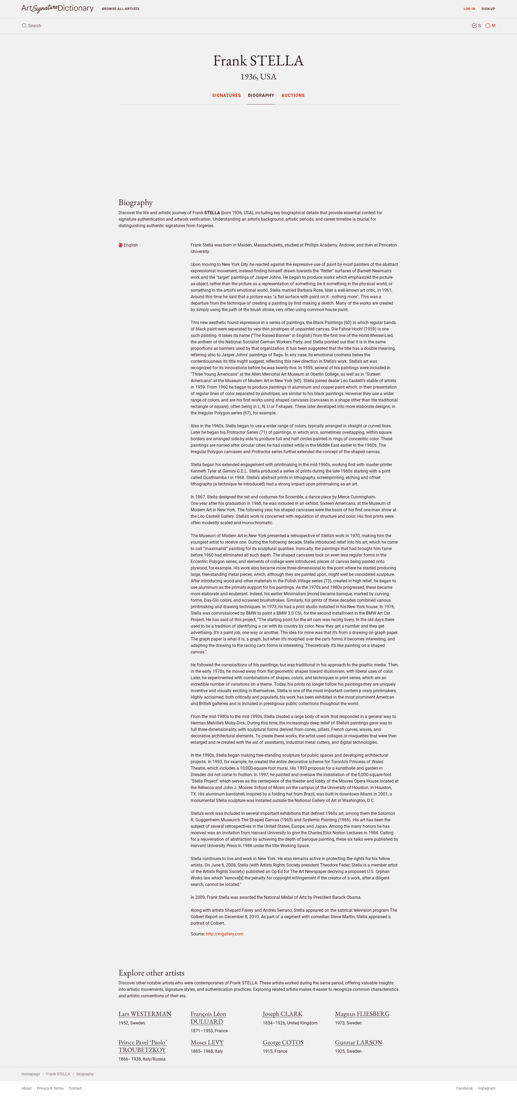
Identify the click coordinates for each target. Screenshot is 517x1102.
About (27, 1088)
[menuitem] (226, 95)
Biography (261, 95)
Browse (120, 9)
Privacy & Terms (50, 1088)
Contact (75, 1088)
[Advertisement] (258, 146)
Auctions (293, 95)
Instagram (486, 1088)
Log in (469, 9)
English (130, 245)
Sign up (488, 9)
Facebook (464, 1088)
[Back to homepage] (57, 9)
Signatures (226, 95)
